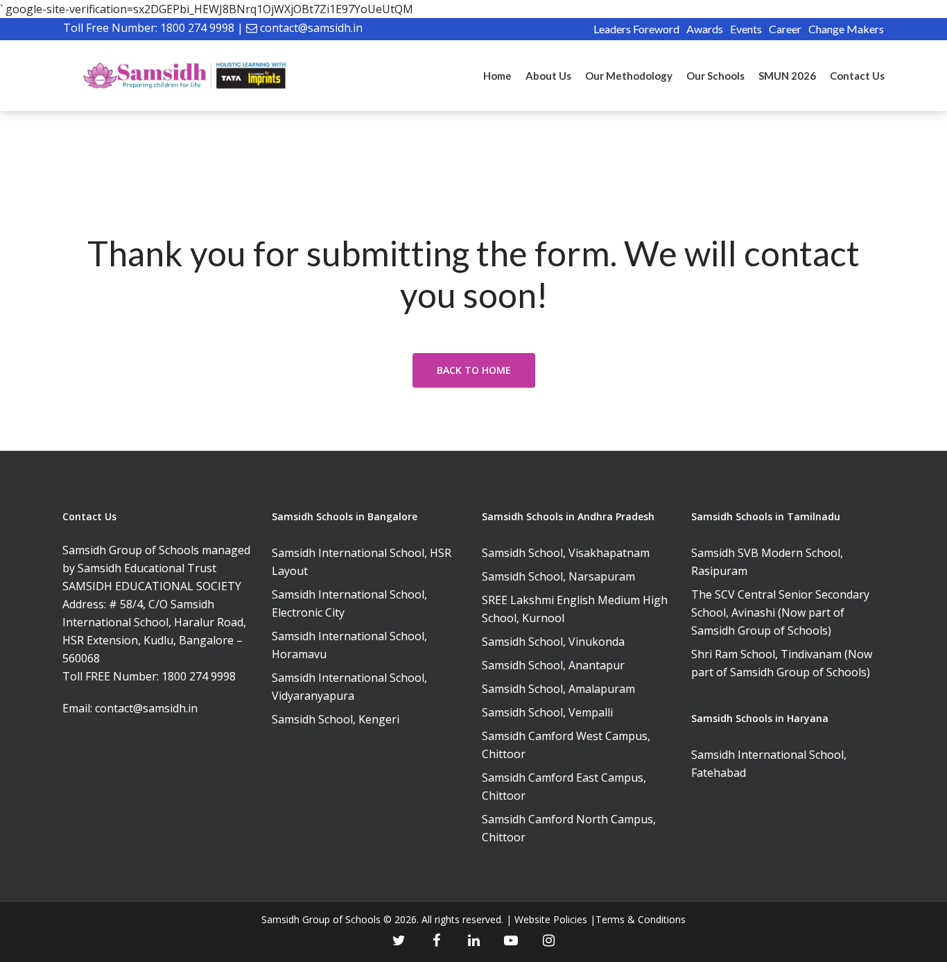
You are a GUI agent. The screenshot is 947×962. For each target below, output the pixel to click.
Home (497, 75)
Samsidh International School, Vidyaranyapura (349, 686)
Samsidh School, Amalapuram (558, 688)
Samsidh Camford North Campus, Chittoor (569, 828)
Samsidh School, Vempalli (547, 712)
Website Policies (550, 919)
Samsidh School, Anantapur (553, 665)
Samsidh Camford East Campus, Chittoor (564, 786)
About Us (548, 75)
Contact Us (857, 75)
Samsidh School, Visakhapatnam (566, 552)
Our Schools (715, 75)
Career (785, 28)
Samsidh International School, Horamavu (349, 645)
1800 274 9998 (197, 27)
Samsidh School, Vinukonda (553, 641)
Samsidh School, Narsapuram (558, 576)
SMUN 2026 (787, 75)
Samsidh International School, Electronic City (349, 603)
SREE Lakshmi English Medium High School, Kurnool (575, 609)
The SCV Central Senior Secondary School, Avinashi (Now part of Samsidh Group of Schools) (780, 612)
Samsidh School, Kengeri (335, 719)
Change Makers (846, 28)
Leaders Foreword (636, 28)
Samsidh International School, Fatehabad (768, 763)
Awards (704, 28)
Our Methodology (628, 75)
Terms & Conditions (641, 919)
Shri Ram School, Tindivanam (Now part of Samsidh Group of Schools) (781, 663)
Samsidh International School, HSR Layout (361, 561)
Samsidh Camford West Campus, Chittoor (566, 745)
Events (746, 28)
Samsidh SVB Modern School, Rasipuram (767, 561)
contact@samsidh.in (311, 27)
